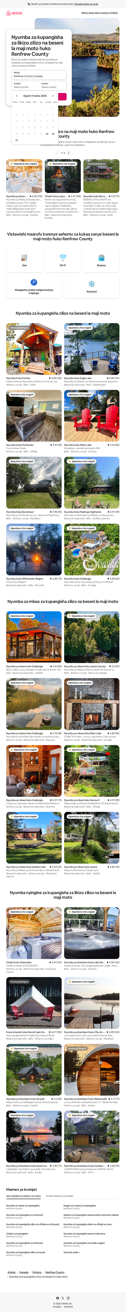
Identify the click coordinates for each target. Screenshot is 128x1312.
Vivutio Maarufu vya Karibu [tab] (59, 1196)
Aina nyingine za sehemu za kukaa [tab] (23, 1196)
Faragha (57, 1306)
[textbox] (25, 87)
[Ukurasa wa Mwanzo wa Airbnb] (14, 13)
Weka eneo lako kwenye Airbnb (99, 13)
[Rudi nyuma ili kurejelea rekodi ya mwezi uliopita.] (17, 96)
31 (16, 140)
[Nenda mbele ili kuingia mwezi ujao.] (53, 96)
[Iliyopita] (57, 152)
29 (47, 134)
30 (53, 134)
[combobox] (39, 76)
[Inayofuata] (68, 152)
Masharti (68, 1306)
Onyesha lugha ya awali (86, 4)
